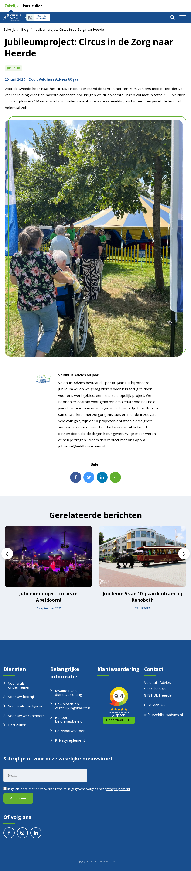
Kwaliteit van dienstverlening (68, 692)
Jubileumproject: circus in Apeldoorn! (48, 596)
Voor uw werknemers (26, 715)
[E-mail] (115, 477)
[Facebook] (75, 477)
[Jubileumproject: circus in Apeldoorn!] (48, 556)
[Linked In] (102, 477)
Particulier (32, 5)
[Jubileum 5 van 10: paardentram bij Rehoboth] (142, 556)
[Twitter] (89, 477)
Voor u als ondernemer (19, 685)
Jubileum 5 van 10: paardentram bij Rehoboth (142, 596)
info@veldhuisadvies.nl (163, 714)
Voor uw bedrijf (21, 696)
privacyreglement (117, 789)
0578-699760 (155, 705)
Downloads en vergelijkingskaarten (72, 706)
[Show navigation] (183, 17)
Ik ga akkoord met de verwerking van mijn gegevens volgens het (68, 789)
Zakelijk (11, 5)
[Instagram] (22, 832)
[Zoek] (172, 17)
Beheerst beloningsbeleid (68, 719)
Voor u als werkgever (26, 706)
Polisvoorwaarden (70, 730)
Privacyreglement (70, 740)
